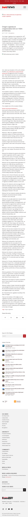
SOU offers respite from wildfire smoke (13, 364)
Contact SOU (9, 501)
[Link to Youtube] (9, 509)
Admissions (4, 439)
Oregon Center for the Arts (7, 455)
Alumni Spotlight (5, 421)
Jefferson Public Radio (6, 457)
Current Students (5, 435)
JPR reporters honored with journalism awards (14, 388)
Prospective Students (6, 433)
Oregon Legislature (9, 309)
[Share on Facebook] (5, 317)
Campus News (5, 417)
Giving (3, 463)
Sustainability (4, 459)
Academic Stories (5, 419)
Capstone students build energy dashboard (14, 368)
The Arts (3, 425)
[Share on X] (11, 317)
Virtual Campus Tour (6, 445)
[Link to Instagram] (3, 509)
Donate (14, 3)
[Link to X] (12, 509)
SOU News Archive (6, 483)
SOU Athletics (5, 453)
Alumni (3, 461)
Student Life (4, 423)
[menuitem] (14, 3)
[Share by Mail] (23, 317)
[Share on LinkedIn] (17, 317)
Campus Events (5, 451)
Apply (6, 503)
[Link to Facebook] (6, 509)
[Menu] (24, 7)
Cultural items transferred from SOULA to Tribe (15, 372)
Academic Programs (6, 443)
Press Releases (5, 469)
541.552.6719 (8, 477)
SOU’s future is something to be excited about (14, 350)
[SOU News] (11, 7)
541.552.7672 (16, 501)
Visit (3, 503)
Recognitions (11, 33)
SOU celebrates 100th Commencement (13, 384)
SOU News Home (5, 415)
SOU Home (22, 501)
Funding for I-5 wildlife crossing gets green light (15, 375)
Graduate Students (6, 437)
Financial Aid (4, 441)
